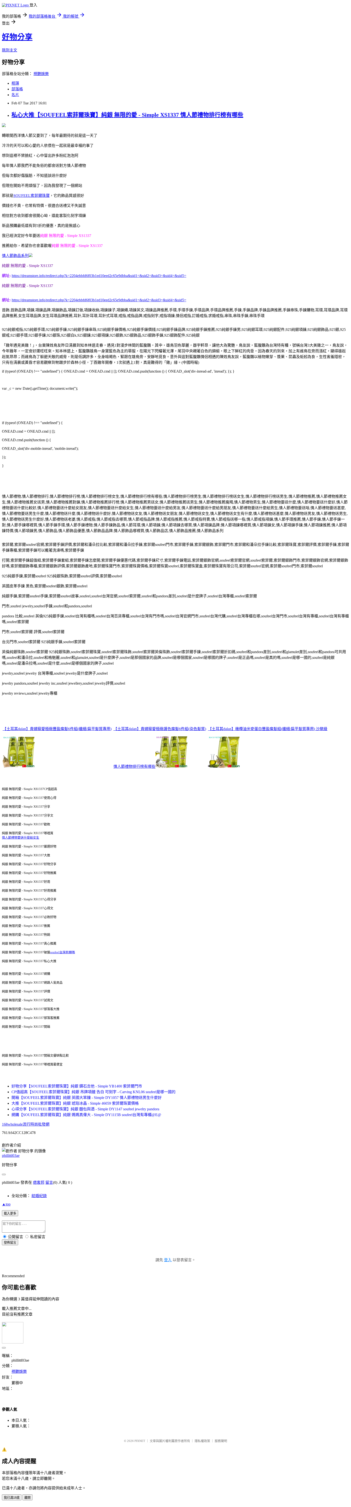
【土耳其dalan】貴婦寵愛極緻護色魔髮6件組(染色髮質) (159, 729)
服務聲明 (221, 1441)
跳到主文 (9, 50)
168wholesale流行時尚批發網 (25, 1124)
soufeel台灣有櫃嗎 (62, 952)
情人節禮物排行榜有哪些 (134, 766)
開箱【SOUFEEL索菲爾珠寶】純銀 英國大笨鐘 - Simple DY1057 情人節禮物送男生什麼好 (86, 1098)
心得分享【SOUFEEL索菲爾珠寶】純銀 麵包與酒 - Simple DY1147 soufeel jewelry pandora (85, 1109)
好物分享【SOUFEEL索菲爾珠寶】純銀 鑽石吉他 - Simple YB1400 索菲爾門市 (76, 1086)
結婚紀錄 (39, 1196)
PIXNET (139, 1441)
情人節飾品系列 (15, 256)
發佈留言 (10, 1242)
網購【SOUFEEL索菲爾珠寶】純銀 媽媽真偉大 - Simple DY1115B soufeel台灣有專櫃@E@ (86, 1115)
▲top (6, 1204)
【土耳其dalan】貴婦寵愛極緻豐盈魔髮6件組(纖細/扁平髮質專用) (57, 729)
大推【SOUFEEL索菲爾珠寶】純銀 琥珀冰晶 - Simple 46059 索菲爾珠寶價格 (75, 1103)
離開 (27, 1497)
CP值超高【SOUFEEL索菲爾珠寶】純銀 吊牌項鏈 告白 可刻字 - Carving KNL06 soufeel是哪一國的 (93, 1092)
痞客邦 (38, 1182)
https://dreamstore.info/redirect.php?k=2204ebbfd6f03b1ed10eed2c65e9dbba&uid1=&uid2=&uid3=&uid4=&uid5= (99, 276)
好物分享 (17, 37)
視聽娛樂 (41, 74)
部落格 (17, 89)
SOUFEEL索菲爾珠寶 (31, 196)
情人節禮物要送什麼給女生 (20, 837)
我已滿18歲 (12, 1497)
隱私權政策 (202, 1441)
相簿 (15, 83)
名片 (15, 95)
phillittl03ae (11, 1155)
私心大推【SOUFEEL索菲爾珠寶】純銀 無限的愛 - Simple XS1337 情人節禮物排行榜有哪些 (127, 115)
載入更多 (10, 1213)
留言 (49, 1182)
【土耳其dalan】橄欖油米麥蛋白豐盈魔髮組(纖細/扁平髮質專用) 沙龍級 (267, 729)
